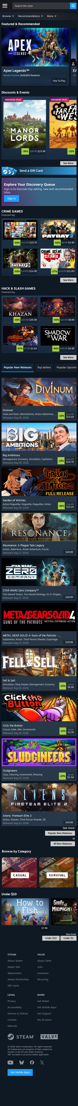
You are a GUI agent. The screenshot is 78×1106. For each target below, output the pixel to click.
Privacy (12, 1001)
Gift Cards (13, 985)
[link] (24, 127)
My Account (44, 1019)
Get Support (44, 1013)
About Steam (15, 960)
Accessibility (15, 1007)
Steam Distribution (18, 979)
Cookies (12, 1019)
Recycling (42, 979)
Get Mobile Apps (20, 1072)
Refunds (12, 1025)
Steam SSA (14, 966)
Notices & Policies (18, 1013)
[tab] (18, 367)
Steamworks (15, 973)
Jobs (40, 966)
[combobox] (41, 6)
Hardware (42, 973)
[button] (8, 16)
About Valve (44, 960)
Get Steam (43, 1001)
